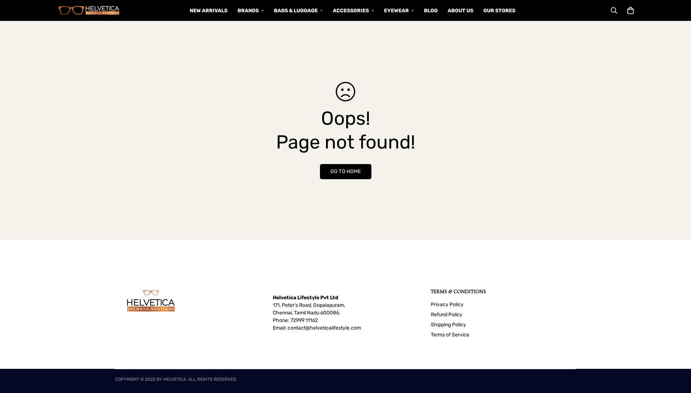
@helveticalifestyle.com (333, 328)
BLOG (431, 11)
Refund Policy (446, 315)
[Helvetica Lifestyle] (89, 10)
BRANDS (248, 11)
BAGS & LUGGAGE (296, 11)
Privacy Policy (447, 304)
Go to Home (345, 171)
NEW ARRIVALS (208, 11)
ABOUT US (460, 11)
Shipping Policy (448, 325)
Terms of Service (450, 335)
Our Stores (499, 11)
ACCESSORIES (351, 11)
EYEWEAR (396, 11)
